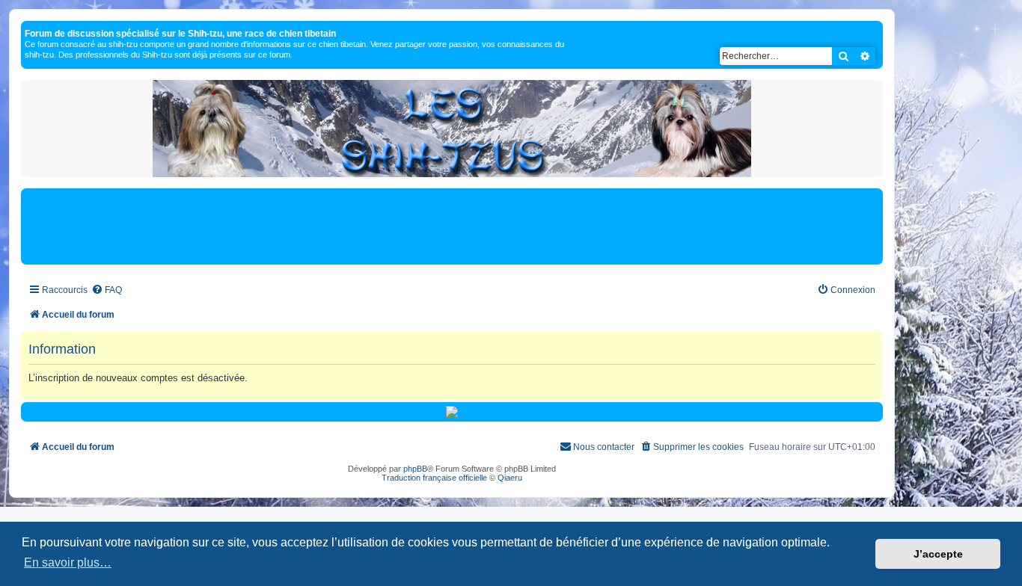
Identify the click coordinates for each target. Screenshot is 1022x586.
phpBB (415, 468)
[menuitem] (106, 290)
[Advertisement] (452, 225)
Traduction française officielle (434, 477)
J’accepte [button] (938, 554)
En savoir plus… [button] (67, 562)
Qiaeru (510, 477)
